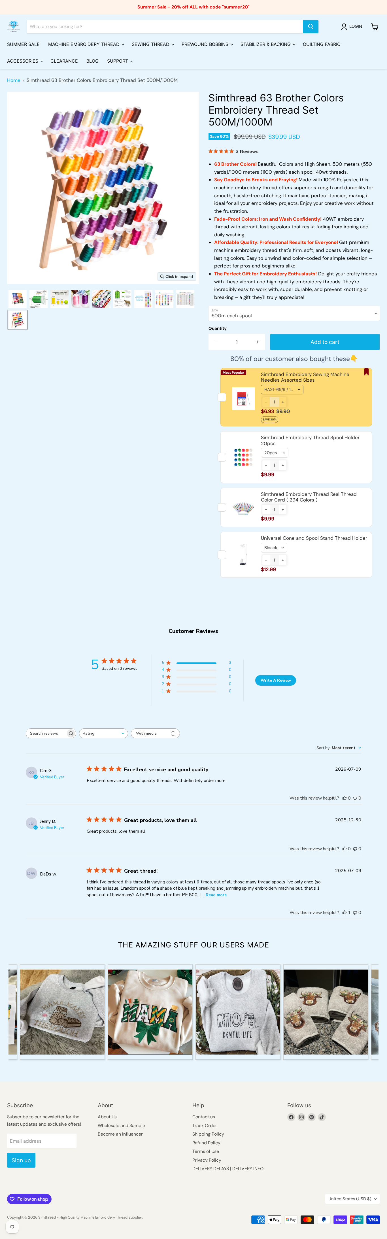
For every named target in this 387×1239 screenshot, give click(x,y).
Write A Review (276, 680)
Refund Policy (206, 1143)
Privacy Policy (206, 1160)
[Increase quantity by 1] (257, 342)
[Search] (310, 26)
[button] (352, 26)
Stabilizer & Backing (266, 44)
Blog (92, 61)
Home (13, 80)
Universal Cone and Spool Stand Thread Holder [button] (314, 538)
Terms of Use (205, 1151)
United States (349, 1199)
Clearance (64, 61)
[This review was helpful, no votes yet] (344, 798)
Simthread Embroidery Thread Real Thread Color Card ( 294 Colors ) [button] (309, 497)
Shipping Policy (208, 1134)
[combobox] (103, 733)
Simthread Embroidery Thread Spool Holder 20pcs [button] (310, 440)
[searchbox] (46, 733)
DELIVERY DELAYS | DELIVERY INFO (227, 1169)
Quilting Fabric (322, 44)
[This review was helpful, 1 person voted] (344, 912)
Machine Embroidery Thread (84, 44)
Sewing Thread (151, 44)
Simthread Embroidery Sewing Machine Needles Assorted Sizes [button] (305, 377)
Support (118, 61)
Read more (216, 895)
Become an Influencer (120, 1134)
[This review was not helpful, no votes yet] (355, 798)
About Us (107, 1117)
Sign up (21, 1160)
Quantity (218, 328)
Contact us (203, 1117)
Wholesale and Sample (121, 1126)
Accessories (23, 61)
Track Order (204, 1126)
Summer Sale (23, 44)
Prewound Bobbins (206, 44)
